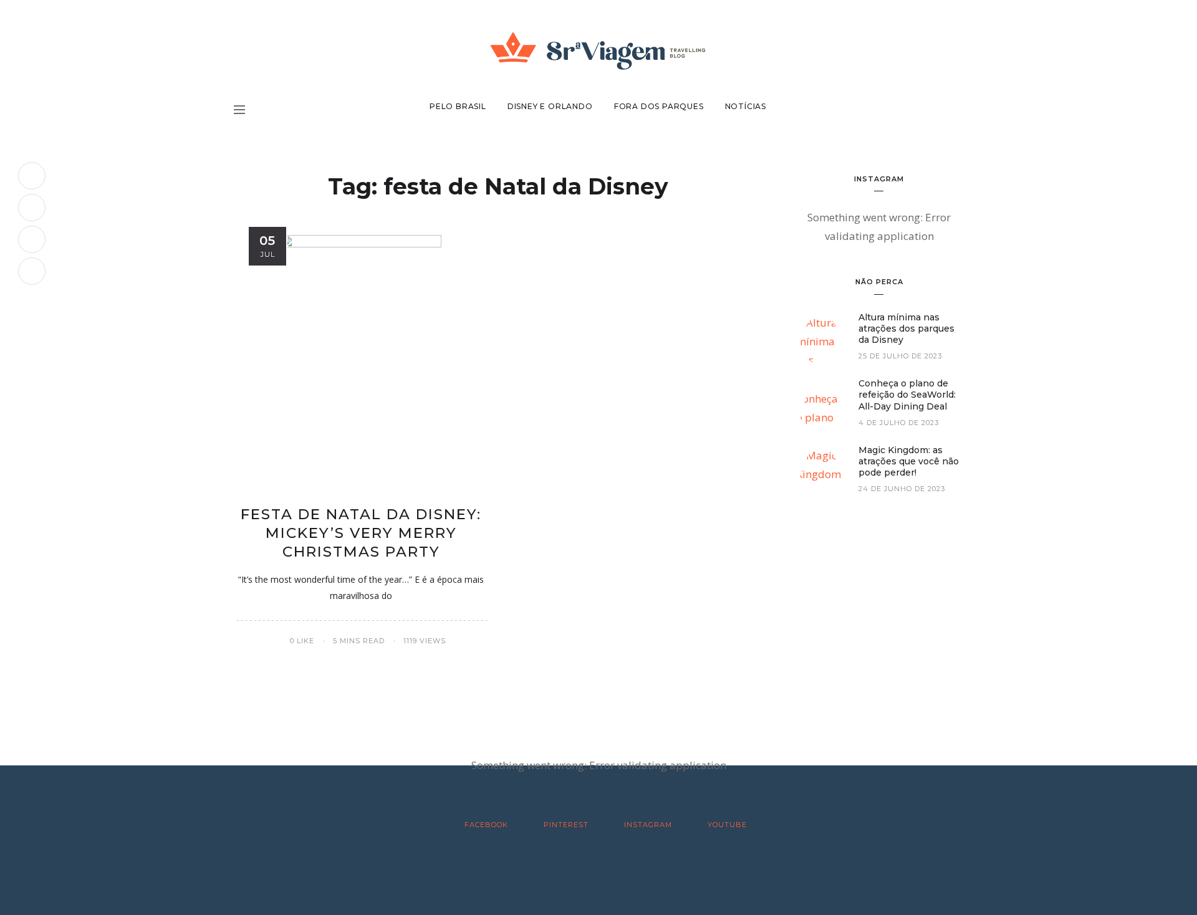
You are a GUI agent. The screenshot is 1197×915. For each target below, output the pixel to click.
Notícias (745, 106)
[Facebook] (32, 175)
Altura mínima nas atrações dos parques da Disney (906, 328)
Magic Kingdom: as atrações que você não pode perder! (908, 461)
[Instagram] (32, 239)
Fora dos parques (659, 106)
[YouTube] (32, 271)
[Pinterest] (32, 207)
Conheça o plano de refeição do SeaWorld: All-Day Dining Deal (907, 394)
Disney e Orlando (550, 106)
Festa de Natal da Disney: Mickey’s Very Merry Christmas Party (361, 532)
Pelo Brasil (458, 106)
